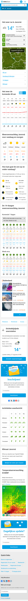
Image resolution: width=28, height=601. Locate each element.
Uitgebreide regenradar (17, 50)
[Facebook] (9, 401)
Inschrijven (14, 395)
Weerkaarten (4, 565)
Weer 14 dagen (5, 571)
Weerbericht (21, 562)
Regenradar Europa (15, 565)
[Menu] (25, 1)
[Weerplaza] (5, 1)
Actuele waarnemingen (14, 359)
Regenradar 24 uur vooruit (8, 562)
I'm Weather (7, 484)
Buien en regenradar (6, 559)
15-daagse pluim (16, 571)
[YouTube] (16, 401)
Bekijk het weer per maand (14, 463)
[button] (14, 58)
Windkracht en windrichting (8, 568)
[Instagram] (18, 401)
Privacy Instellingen (5, 598)
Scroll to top (25, 598)
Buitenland (7, 281)
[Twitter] (11, 401)
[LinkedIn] (14, 401)
